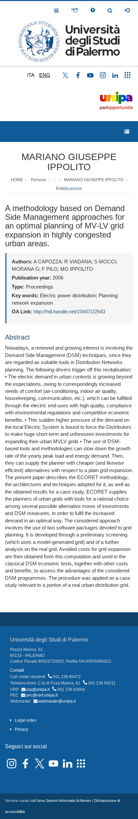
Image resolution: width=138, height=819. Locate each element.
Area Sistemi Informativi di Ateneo (64, 801)
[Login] (127, 10)
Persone (38, 179)
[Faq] (93, 10)
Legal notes (25, 720)
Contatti (17, 670)
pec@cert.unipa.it (42, 695)
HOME (17, 179)
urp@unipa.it (38, 689)
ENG (44, 75)
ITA (30, 75)
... (55, 179)
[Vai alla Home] (69, 33)
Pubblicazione (69, 188)
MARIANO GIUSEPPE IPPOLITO (69, 162)
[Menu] (127, 132)
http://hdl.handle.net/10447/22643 (69, 311)
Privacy (21, 729)
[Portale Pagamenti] (74, 10)
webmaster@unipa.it (57, 701)
